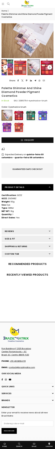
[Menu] (3, 3)
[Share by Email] (44, 80)
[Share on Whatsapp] (39, 80)
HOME (4, 446)
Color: (14, 106)
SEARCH (19, 446)
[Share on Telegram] (35, 80)
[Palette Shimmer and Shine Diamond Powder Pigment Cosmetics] (20, 67)
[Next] (49, 67)
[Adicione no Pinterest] (27, 80)
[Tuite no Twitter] (22, 80)
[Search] (8, 3)
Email (34, 446)
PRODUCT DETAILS (14, 187)
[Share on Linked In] (31, 80)
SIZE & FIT (10, 238)
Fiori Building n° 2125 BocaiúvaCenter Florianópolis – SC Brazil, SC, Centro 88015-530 (16, 351)
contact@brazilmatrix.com (22, 367)
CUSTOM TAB (12, 253)
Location (49, 446)
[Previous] (5, 67)
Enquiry (29, 140)
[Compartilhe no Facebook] (18, 80)
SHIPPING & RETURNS (16, 246)
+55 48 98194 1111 (18, 361)
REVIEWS (9, 231)
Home (4, 11)
